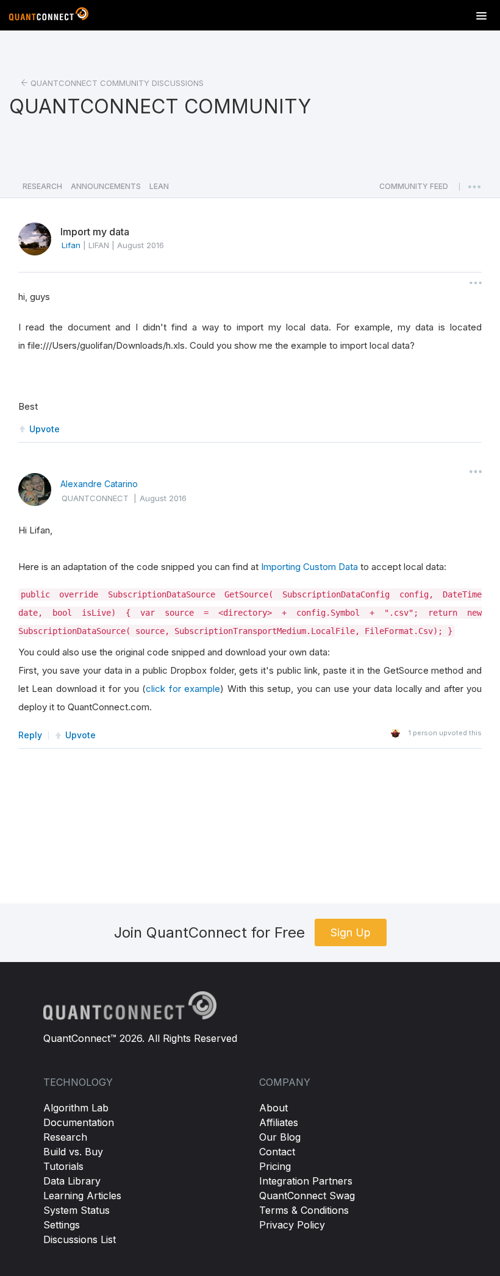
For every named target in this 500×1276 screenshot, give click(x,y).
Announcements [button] (106, 186)
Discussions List (79, 1239)
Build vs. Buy (73, 1152)
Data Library (72, 1181)
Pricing (275, 1166)
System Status (76, 1210)
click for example (183, 688)
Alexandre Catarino (99, 484)
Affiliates (278, 1122)
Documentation (78, 1122)
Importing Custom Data (309, 566)
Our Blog (280, 1137)
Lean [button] (159, 186)
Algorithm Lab (76, 1108)
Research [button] (42, 186)
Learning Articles (82, 1195)
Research (65, 1137)
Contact (277, 1152)
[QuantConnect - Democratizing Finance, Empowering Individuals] (48, 16)
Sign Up (350, 932)
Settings (61, 1225)
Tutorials (63, 1166)
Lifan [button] (71, 245)
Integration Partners (305, 1181)
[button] (413, 190)
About (273, 1108)
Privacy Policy (292, 1225)
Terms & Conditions (304, 1210)
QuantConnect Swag (307, 1195)
